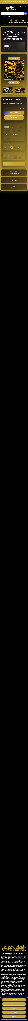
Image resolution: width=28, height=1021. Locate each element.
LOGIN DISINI (14, 117)
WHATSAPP (15, 1011)
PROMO (15, 999)
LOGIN (15, 1003)
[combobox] (12, 13)
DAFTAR (15, 1007)
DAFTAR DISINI (14, 112)
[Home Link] (10, 8)
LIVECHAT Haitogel (14, 164)
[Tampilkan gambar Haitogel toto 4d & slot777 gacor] (19, 90)
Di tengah (4, 953)
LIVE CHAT (15, 1016)
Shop (2, 7)
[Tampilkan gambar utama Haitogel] (8, 90)
